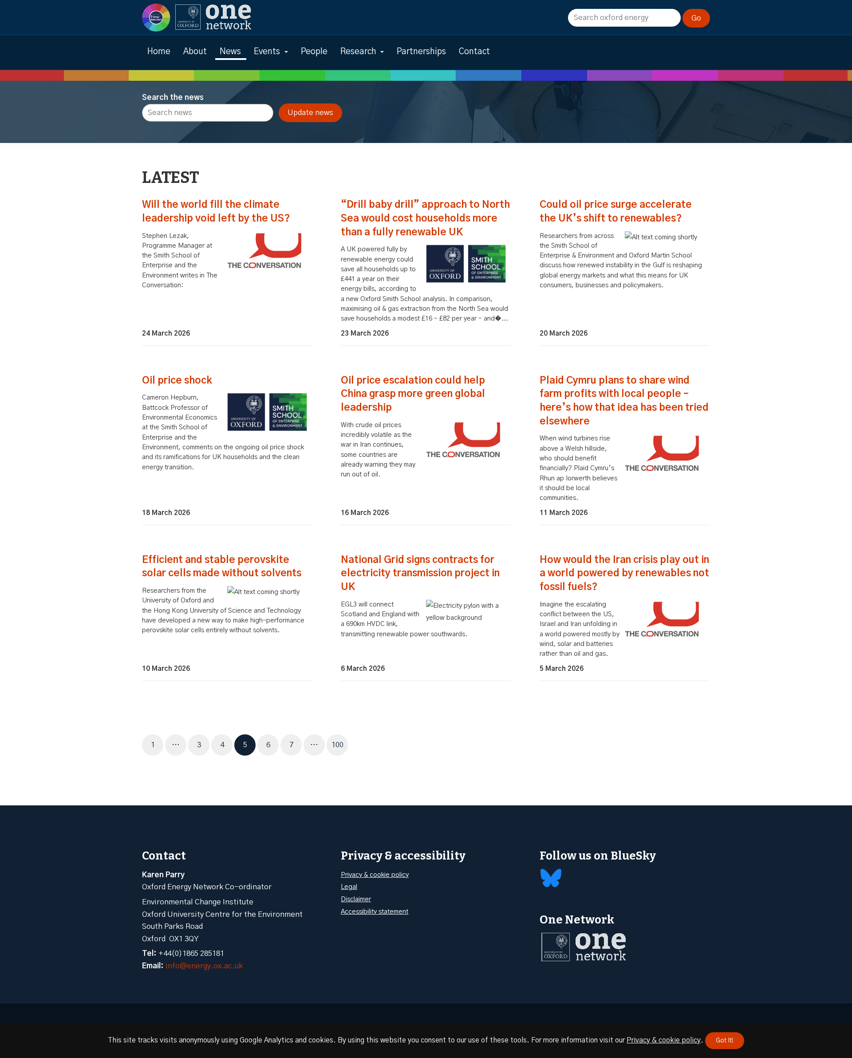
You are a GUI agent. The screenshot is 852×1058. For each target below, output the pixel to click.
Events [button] (267, 52)
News (230, 52)
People (314, 52)
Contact (474, 52)
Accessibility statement (374, 911)
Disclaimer (356, 899)
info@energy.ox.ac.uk (204, 966)
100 (339, 745)
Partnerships (421, 52)
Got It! (725, 1041)
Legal (349, 887)
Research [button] (358, 52)
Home (158, 52)
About (195, 52)
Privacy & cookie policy (375, 875)
